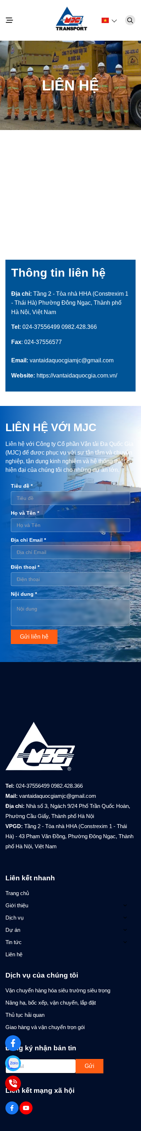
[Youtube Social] (26, 1107)
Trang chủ (17, 893)
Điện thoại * (25, 567)
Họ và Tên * (25, 513)
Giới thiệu (16, 905)
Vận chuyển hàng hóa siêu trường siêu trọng (57, 990)
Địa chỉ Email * (28, 540)
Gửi (89, 1066)
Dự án (12, 930)
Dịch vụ (14, 918)
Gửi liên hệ (34, 637)
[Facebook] (13, 1043)
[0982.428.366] (13, 1083)
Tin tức (13, 942)
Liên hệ (13, 954)
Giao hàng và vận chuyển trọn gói (45, 1027)
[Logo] (70, 20)
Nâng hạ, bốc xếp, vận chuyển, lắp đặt (50, 1003)
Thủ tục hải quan (24, 1015)
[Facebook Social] (11, 1107)
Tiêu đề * (22, 486)
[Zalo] (13, 1063)
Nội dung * (24, 594)
